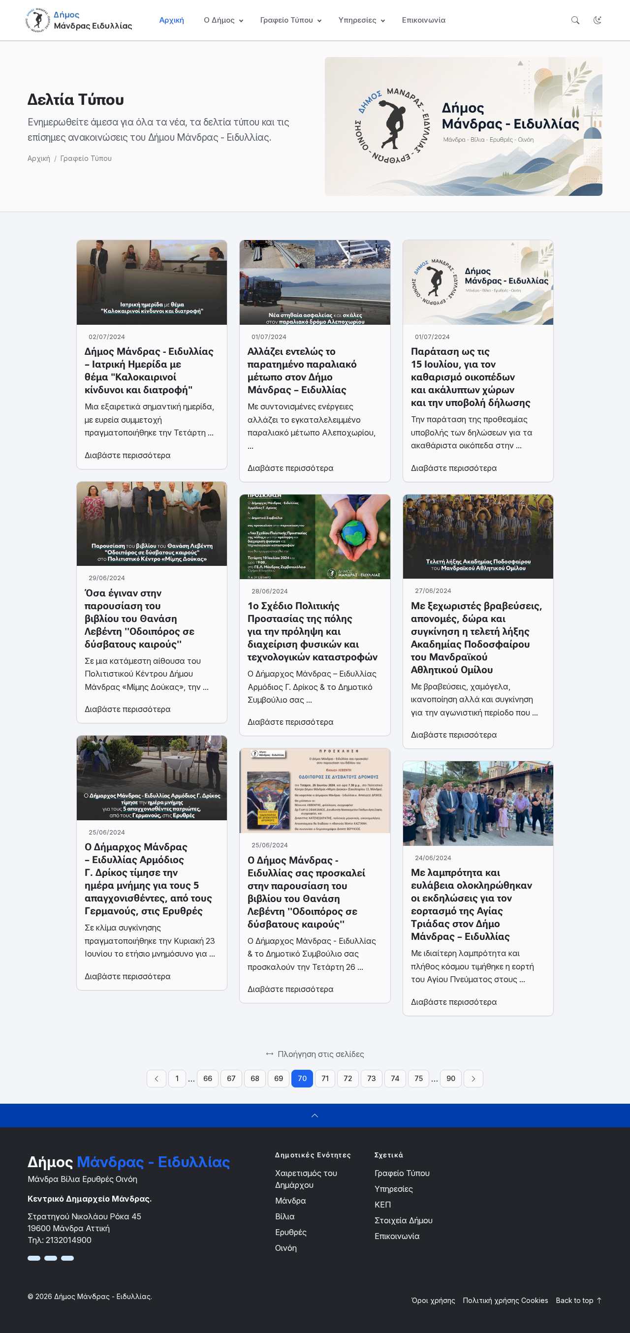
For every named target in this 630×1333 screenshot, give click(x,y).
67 (231, 1078)
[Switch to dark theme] (597, 20)
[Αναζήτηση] (575, 20)
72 (348, 1078)
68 (255, 1078)
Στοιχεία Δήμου (404, 1220)
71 (325, 1078)
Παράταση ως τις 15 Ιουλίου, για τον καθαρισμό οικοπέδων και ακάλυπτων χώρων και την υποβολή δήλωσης (471, 376)
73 (371, 1078)
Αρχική (171, 20)
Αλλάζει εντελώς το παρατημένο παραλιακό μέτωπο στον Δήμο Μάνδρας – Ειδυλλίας (302, 370)
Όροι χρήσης (433, 1300)
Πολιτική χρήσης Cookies (505, 1300)
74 (395, 1078)
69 (278, 1078)
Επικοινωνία (423, 20)
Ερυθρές (291, 1232)
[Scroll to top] (315, 1115)
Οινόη (286, 1248)
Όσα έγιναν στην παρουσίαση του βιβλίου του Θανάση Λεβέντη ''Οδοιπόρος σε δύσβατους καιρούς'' (139, 618)
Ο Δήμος (219, 20)
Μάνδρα (290, 1201)
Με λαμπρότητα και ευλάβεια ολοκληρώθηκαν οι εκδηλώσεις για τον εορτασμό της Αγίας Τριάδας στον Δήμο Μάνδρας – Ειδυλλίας (471, 904)
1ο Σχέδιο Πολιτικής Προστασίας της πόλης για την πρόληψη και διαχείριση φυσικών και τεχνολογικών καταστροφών (313, 631)
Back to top (576, 1300)
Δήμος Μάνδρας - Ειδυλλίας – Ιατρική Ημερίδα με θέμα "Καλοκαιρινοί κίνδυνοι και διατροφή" (149, 370)
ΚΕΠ (383, 1204)
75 (418, 1078)
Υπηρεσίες (394, 1189)
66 (207, 1078)
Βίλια (285, 1216)
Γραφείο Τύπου (86, 158)
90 (450, 1078)
